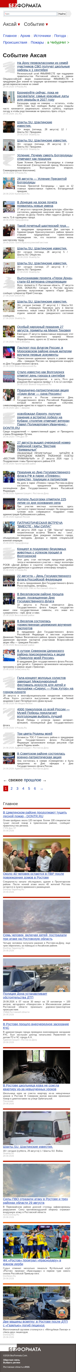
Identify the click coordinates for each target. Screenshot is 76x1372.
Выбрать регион (11, 1362)
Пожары (37, 42)
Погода (60, 36)
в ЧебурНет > (58, 42)
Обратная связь (11, 1360)
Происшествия (15, 42)
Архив (25, 36)
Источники (42, 36)
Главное (10, 36)
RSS (27, 1367)
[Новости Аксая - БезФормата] (21, 4)
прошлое (32, 780)
